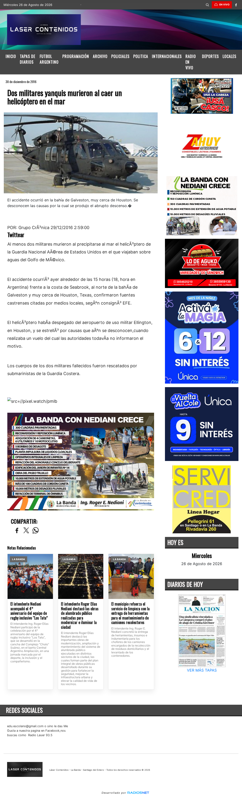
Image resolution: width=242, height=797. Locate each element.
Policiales (120, 56)
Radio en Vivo (191, 62)
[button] (207, 5)
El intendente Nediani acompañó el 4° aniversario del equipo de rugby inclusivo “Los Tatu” (29, 611)
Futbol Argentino (49, 59)
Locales (229, 56)
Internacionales (167, 56)
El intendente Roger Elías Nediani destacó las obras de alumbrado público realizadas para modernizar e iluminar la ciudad (80, 615)
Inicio (11, 56)
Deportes (210, 56)
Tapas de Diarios (27, 59)
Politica (140, 56)
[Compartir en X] (26, 531)
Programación (75, 56)
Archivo (100, 56)
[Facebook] (236, 5)
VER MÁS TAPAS (201, 670)
